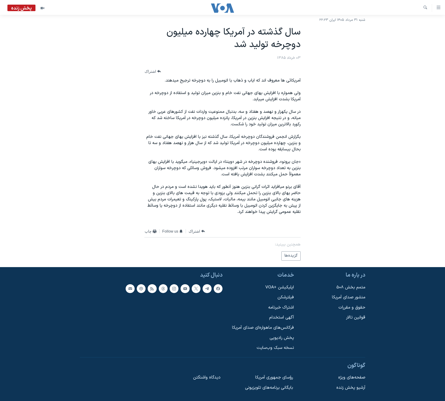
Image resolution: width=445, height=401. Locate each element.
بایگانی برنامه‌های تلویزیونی (269, 388)
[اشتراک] (130, 288)
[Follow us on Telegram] (207, 288)
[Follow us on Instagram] (174, 288)
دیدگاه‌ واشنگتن (206, 377)
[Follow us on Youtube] (185, 288)
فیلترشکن (285, 297)
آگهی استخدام (281, 317)
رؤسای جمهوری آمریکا (274, 377)
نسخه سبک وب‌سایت (275, 348)
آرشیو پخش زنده (350, 388)
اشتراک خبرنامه (281, 307)
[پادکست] (141, 288)
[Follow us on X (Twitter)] (196, 288)
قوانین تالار (355, 317)
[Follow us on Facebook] (218, 288)
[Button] (153, 71)
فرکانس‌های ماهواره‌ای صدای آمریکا (263, 328)
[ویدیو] (42, 8)
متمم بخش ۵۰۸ (350, 287)
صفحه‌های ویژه (351, 377)
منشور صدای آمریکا (348, 297)
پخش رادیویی (282, 338)
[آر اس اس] (152, 288)
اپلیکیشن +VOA (279, 287)
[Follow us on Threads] (163, 288)
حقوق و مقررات (351, 307)
